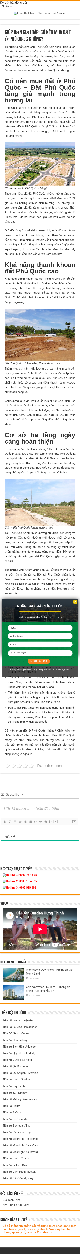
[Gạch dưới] (14, 821)
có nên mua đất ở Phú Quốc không (45, 70)
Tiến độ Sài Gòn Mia (15, 1119)
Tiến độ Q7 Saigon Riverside (20, 1073)
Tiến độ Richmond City (17, 1132)
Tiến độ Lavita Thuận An (18, 1020)
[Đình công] (19, 821)
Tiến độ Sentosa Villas (17, 1125)
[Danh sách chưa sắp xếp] (30, 821)
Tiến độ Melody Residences (20, 1099)
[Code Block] (40, 821)
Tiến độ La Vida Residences (20, 1026)
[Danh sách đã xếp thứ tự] (25, 821)
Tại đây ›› (6, 5)
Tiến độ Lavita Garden (16, 1079)
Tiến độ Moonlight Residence (20, 1138)
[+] (55, 821)
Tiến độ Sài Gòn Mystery (18, 1178)
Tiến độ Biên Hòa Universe (19, 1046)
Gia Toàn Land (11, 1200)
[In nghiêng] (9, 821)
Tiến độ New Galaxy (15, 1040)
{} (50, 821)
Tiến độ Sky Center (14, 1086)
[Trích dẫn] (35, 821)
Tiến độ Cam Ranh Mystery (19, 1171)
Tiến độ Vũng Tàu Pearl (17, 1059)
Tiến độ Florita (11, 1105)
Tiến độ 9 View (12, 1112)
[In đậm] (4, 821)
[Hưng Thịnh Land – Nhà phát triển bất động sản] (40, 13)
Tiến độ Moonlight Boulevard (20, 1152)
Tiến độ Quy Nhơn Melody (19, 1053)
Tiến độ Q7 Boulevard (16, 1066)
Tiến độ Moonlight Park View (20, 1145)
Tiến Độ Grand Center (16, 1033)
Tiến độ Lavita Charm (16, 1158)
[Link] (45, 821)
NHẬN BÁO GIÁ (38, 661)
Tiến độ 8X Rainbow (15, 1092)
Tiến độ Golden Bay (15, 1165)
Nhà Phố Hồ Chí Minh (16, 1204)
